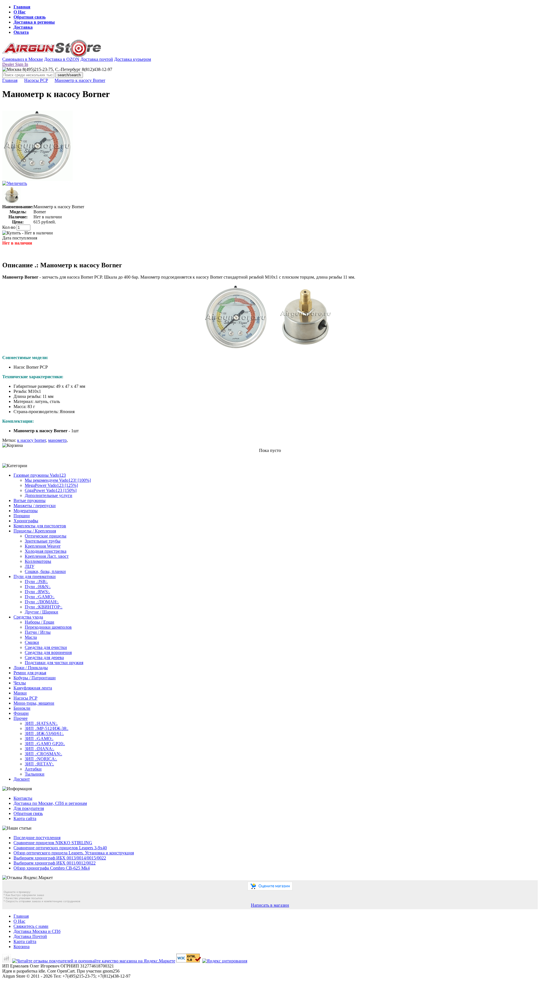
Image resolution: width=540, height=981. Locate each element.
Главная (22, 7)
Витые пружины (30, 500)
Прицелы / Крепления (35, 530)
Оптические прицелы (45, 536)
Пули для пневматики (35, 576)
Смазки (32, 642)
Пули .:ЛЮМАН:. (42, 601)
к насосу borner (31, 440)
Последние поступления (37, 837)
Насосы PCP (36, 80)
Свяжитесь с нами (31, 926)
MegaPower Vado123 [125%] (51, 485)
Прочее (21, 718)
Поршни (22, 515)
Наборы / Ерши (39, 622)
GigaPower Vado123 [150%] (50, 490)
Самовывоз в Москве (22, 59)
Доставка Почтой (30, 936)
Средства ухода (28, 617)
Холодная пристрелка (45, 551)
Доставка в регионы (34, 22)
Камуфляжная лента (33, 688)
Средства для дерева (44, 657)
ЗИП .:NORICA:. (41, 758)
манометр (57, 440)
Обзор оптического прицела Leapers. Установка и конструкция (74, 852)
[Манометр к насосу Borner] (37, 179)
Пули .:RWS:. (37, 591)
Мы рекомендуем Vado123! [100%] (58, 480)
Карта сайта (25, 818)
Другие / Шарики (41, 612)
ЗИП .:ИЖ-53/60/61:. (44, 733)
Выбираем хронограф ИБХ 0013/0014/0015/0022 (60, 857)
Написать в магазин (270, 905)
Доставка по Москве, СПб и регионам (50, 803)
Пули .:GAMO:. (40, 596)
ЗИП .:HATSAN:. (41, 723)
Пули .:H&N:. (38, 586)
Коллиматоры (38, 561)
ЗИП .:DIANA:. (39, 748)
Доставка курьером (132, 59)
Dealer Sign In (15, 64)
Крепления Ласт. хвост (47, 556)
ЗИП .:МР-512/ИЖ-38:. (46, 728)
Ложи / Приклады (31, 667)
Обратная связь (30, 17)
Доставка (23, 27)
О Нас (20, 12)
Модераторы (26, 510)
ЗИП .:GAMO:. (39, 738)
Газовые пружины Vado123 (40, 475)
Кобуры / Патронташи (35, 677)
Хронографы (26, 520)
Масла (31, 637)
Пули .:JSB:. (36, 581)
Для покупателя (29, 808)
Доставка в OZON (61, 59)
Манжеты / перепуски (35, 505)
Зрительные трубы (42, 541)
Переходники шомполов (48, 627)
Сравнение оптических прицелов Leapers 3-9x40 (60, 847)
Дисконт (22, 779)
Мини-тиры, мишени (34, 703)
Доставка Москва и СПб (37, 931)
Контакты (23, 798)
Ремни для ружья (30, 672)
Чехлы (20, 682)
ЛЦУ (29, 566)
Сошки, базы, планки (45, 571)
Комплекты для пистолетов (40, 525)
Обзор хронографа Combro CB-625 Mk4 (52, 868)
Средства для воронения (48, 652)
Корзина (22, 946)
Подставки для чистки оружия (54, 662)
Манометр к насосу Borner (80, 80)
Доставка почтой (96, 59)
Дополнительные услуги (48, 495)
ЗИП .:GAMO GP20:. (45, 743)
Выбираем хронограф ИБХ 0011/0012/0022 (55, 863)
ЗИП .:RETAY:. (39, 763)
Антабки (33, 769)
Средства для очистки (46, 647)
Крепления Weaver (42, 546)
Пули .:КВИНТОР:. (43, 606)
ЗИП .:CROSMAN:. (43, 753)
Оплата (21, 32)
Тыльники (34, 774)
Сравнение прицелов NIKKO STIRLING (53, 842)
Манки (20, 693)
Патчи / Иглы (38, 632)
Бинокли (22, 708)
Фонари (21, 713)
